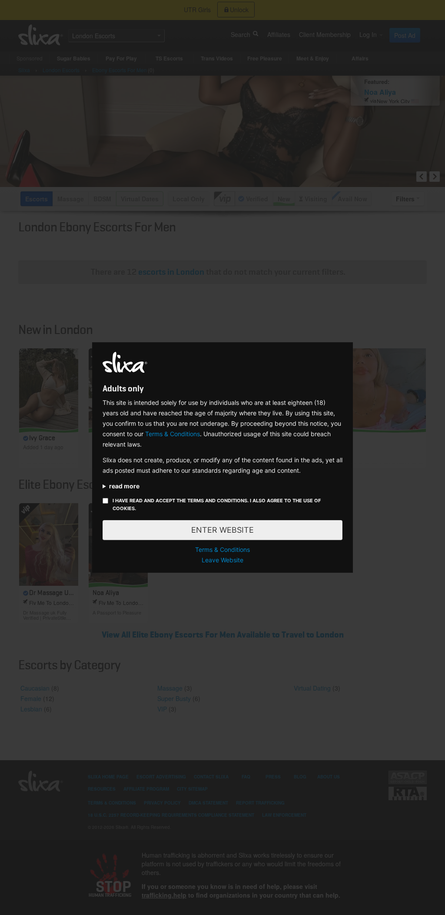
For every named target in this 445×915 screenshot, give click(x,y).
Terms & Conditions (172, 433)
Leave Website (222, 560)
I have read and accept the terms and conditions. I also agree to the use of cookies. (217, 504)
